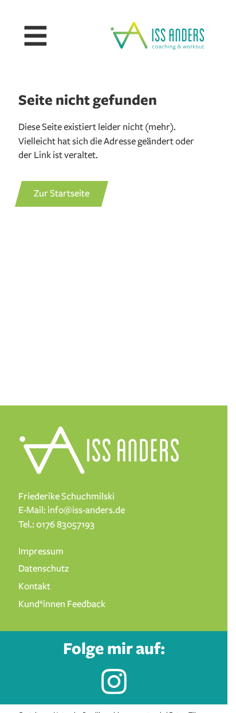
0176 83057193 (65, 524)
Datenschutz (43, 569)
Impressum (41, 551)
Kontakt (34, 586)
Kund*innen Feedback (61, 604)
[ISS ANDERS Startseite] (157, 35)
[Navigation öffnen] (35, 36)
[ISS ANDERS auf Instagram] (114, 681)
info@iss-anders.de (86, 510)
